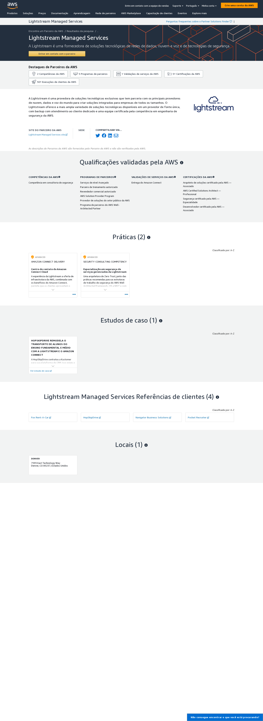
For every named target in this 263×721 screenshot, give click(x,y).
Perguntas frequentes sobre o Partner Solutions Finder (197, 21)
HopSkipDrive (90, 417)
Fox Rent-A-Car (39, 417)
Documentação (59, 13)
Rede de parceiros (106, 13)
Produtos (12, 13)
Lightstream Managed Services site (47, 134)
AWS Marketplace (131, 13)
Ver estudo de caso (40, 370)
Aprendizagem (82, 13)
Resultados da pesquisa (80, 30)
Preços (42, 13)
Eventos (182, 13)
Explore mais (199, 13)
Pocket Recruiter (197, 417)
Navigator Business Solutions (152, 417)
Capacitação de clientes (159, 13)
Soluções (28, 13)
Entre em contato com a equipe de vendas (147, 5)
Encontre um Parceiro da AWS (46, 30)
